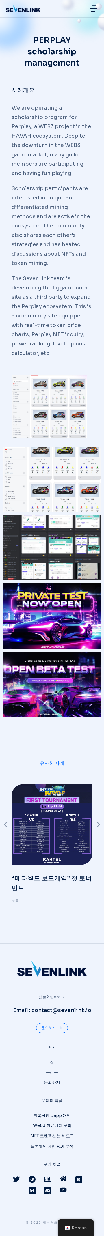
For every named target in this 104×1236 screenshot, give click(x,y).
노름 (15, 900)
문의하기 (48, 1028)
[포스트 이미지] (52, 824)
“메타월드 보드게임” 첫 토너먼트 (52, 883)
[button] (93, 8)
